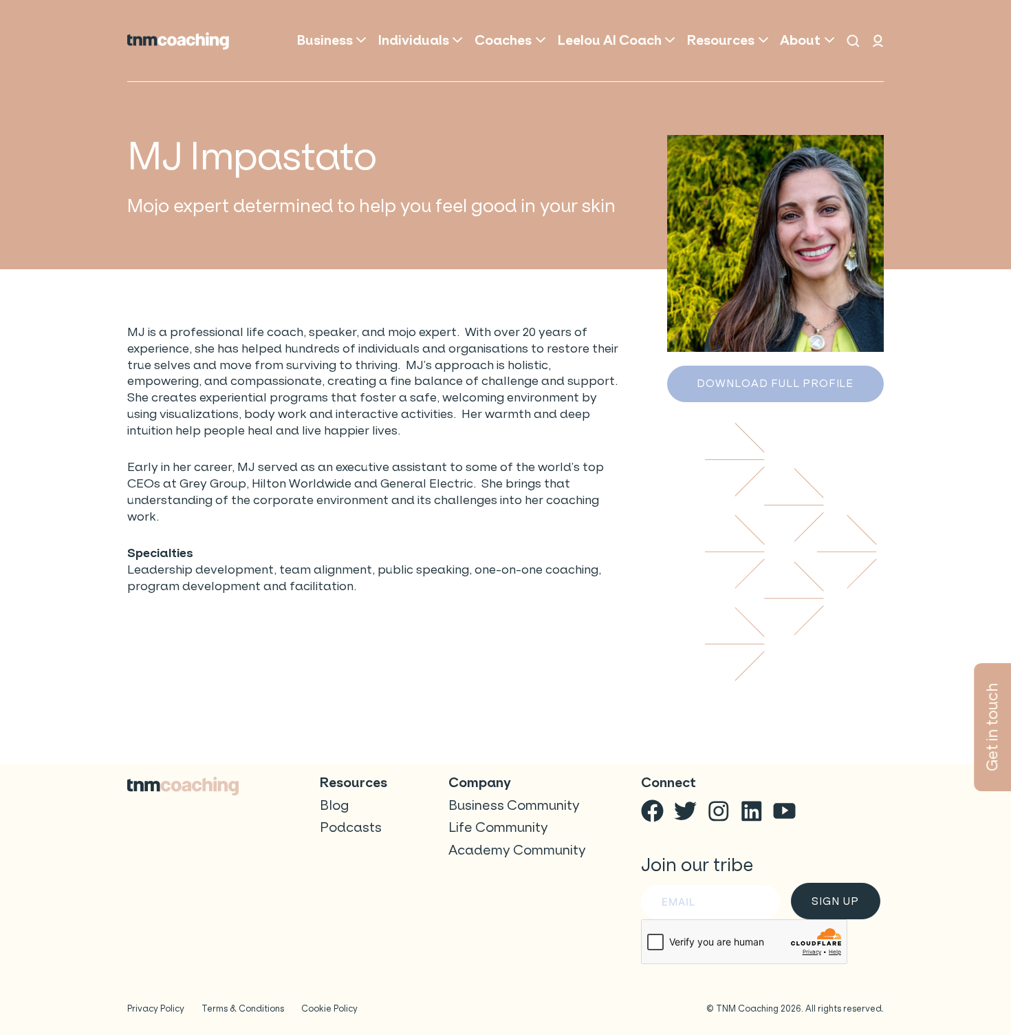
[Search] (853, 41)
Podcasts (351, 827)
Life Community (498, 827)
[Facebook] (652, 810)
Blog (334, 805)
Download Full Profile (775, 383)
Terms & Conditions (243, 1008)
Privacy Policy (155, 1008)
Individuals (413, 40)
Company (479, 783)
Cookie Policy (329, 1008)
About (800, 40)
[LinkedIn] (751, 810)
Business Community (514, 805)
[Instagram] (718, 810)
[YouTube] (784, 810)
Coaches (503, 40)
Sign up (835, 901)
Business (325, 40)
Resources (720, 40)
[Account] (878, 41)
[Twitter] (685, 810)
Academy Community (517, 850)
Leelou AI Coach (610, 40)
